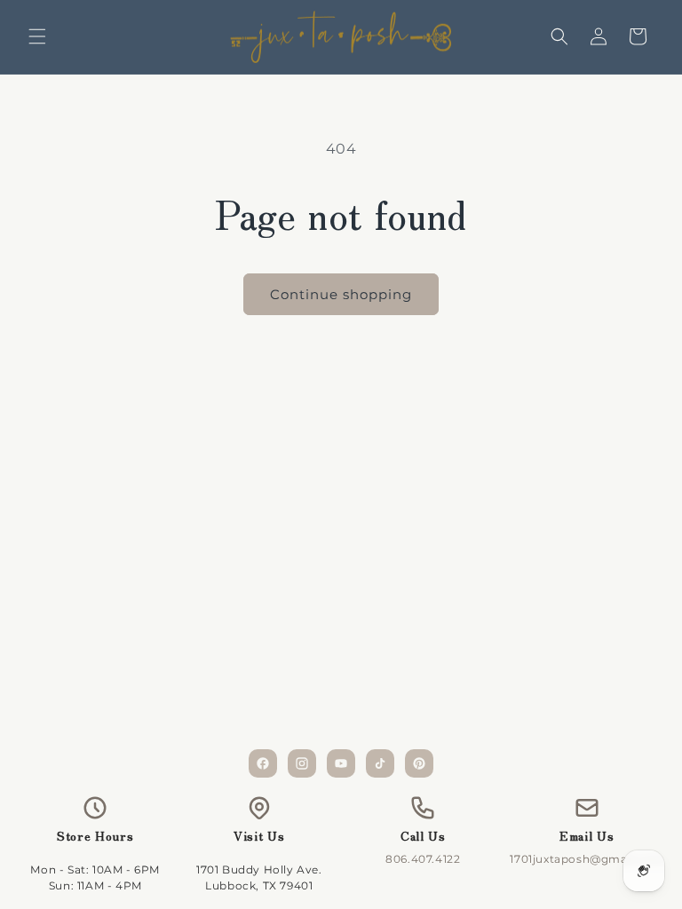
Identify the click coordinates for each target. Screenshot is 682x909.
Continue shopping (341, 294)
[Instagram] (302, 763)
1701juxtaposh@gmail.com (586, 859)
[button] (37, 36)
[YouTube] (341, 763)
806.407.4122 (422, 859)
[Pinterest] (419, 763)
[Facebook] (263, 763)
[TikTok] (380, 763)
